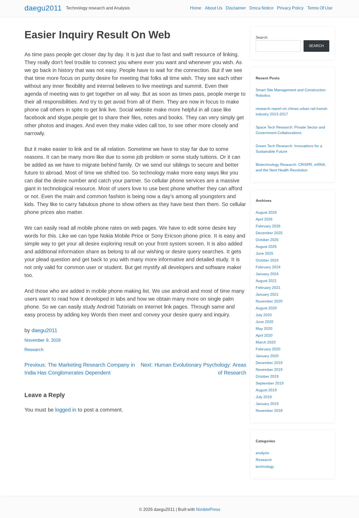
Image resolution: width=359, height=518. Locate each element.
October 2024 (267, 260)
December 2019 (269, 363)
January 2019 (267, 404)
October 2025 (267, 240)
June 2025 (264, 253)
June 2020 (264, 322)
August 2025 (266, 246)
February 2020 (268, 349)
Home (195, 8)
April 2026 (264, 219)
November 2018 (269, 410)
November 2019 (269, 369)
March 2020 (266, 342)
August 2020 (266, 308)
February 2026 (268, 226)
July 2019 (264, 397)
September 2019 (270, 383)
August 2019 (266, 390)
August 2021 (266, 281)
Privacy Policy (290, 8)
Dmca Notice (261, 8)
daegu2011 (43, 8)
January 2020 (267, 356)
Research (33, 349)
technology (265, 466)
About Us (213, 8)
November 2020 (269, 301)
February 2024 (268, 267)
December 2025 (269, 233)
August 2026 (266, 212)
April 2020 (264, 335)
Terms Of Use (319, 8)
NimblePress (207, 509)
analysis (262, 453)
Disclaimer (236, 8)
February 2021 (268, 287)
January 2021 (267, 294)
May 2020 (264, 328)
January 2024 (267, 274)
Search (262, 37)
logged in (65, 410)
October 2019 (267, 376)
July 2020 (264, 315)
